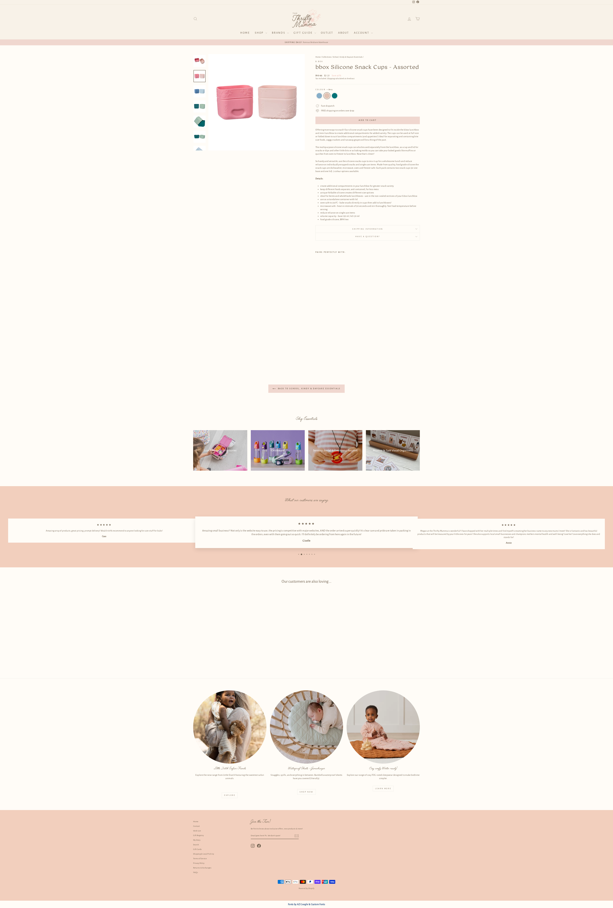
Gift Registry (198, 835)
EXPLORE (229, 795)
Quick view (220, 642)
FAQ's (195, 872)
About (343, 32)
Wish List (197, 831)
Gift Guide (304, 32)
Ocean (319, 96)
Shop (260, 32)
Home (245, 32)
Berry (327, 96)
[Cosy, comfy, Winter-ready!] (383, 727)
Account (362, 32)
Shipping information (367, 229)
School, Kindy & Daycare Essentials (348, 57)
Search (196, 845)
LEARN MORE (383, 788)
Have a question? (367, 236)
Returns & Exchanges (202, 868)
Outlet (327, 32)
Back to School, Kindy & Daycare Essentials (309, 388)
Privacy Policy (198, 863)
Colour (324, 89)
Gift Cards (197, 849)
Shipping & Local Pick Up (203, 854)
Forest (334, 96)
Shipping (331, 79)
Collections (327, 57)
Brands (279, 32)
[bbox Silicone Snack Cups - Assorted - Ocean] (317, 354)
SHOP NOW (306, 792)
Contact (196, 826)
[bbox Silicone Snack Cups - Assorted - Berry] (321, 354)
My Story (196, 840)
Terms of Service (200, 859)
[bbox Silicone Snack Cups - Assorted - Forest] (326, 354)
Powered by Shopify (306, 888)
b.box (319, 61)
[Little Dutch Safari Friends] (229, 727)
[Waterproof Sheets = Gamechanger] (306, 727)
